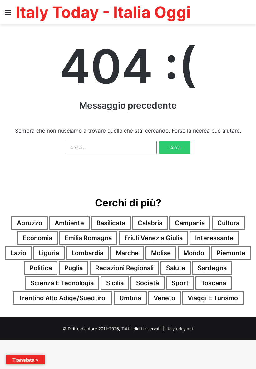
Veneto (164, 298)
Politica (41, 268)
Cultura (228, 223)
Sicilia (115, 283)
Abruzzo (29, 223)
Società (147, 283)
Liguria (49, 253)
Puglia (73, 268)
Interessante (214, 238)
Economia (37, 238)
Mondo (193, 253)
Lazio (18, 253)
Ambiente (69, 223)
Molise (161, 253)
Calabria (150, 223)
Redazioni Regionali (124, 268)
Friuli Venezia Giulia (153, 238)
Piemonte (231, 253)
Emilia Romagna (88, 238)
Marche (127, 253)
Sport (180, 283)
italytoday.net (180, 328)
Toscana (213, 283)
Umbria (130, 298)
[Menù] (8, 15)
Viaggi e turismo (213, 298)
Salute (175, 268)
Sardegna (212, 268)
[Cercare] (248, 15)
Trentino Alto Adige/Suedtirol (62, 298)
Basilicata (110, 223)
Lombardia (87, 253)
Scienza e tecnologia (62, 283)
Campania (190, 223)
